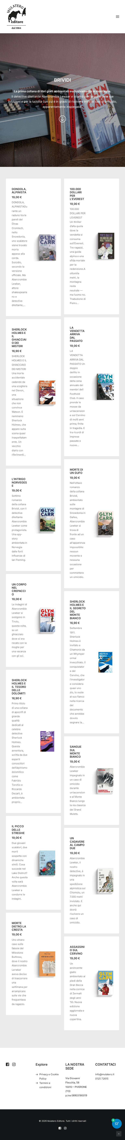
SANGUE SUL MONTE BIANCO (75, 751)
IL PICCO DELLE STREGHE (18, 830)
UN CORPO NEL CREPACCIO (19, 589)
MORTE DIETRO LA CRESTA (19, 926)
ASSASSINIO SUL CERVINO (77, 950)
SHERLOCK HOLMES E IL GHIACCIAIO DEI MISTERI (19, 338)
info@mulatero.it (104, 1074)
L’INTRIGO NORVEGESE (19, 482)
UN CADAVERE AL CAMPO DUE (77, 843)
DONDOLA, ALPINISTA (19, 190)
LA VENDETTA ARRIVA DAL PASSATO (77, 334)
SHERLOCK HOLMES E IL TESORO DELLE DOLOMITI (19, 687)
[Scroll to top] (118, 1133)
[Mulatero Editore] (16, 16)
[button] (117, 16)
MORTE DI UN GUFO (76, 471)
